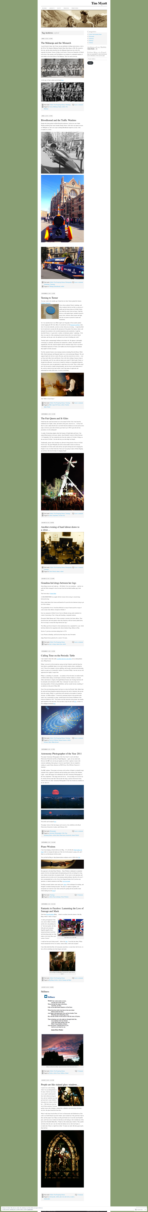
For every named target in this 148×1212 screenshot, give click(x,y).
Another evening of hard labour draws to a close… (60, 528)
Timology (52, 284)
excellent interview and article (64, 659)
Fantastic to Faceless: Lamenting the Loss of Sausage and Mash (62, 910)
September (55, 515)
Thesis (66, 8)
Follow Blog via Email (96, 52)
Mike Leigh (52, 405)
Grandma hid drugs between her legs (58, 582)
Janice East (59, 644)
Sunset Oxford (75, 835)
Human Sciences (63, 740)
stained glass (47, 1199)
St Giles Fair (62, 515)
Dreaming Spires (48, 835)
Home (44, 8)
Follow (90, 63)
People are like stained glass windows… (60, 1084)
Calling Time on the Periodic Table (58, 655)
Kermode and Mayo (75, 325)
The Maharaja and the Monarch (56, 42)
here (62, 80)
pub (60, 1197)
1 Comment (80, 1071)
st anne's (72, 1197)
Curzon (51, 107)
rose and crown (66, 1197)
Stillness (45, 991)
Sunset (66, 1073)
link (79, 857)
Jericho (56, 980)
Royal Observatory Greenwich (64, 835)
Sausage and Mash (66, 980)
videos (64, 884)
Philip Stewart (55, 742)
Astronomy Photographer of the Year (58, 833)
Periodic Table (47, 742)
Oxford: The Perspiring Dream (57, 104)
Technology (47, 284)
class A (51, 644)
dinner (58, 571)
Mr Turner (57, 405)
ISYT (59, 8)
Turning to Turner (49, 297)
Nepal (59, 107)
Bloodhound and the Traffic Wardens (58, 120)
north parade (52, 1197)
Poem (58, 1073)
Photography (68, 282)
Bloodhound (57, 286)
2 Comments (80, 895)
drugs (54, 644)
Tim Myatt (99, 3)
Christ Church (52, 571)
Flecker (51, 1073)
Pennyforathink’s (50, 914)
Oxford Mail (53, 593)
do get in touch (66, 881)
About (52, 8)
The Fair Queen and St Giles (54, 418)
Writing (75, 8)
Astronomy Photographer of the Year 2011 (61, 753)
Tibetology (68, 104)
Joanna (53, 890)
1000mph (51, 286)
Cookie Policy (30, 1209)
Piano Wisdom (48, 846)
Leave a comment (78, 104)
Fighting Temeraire (45, 303)
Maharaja (55, 107)
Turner (48, 407)
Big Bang (51, 980)
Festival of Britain (53, 740)
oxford (63, 107)
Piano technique (57, 897)
